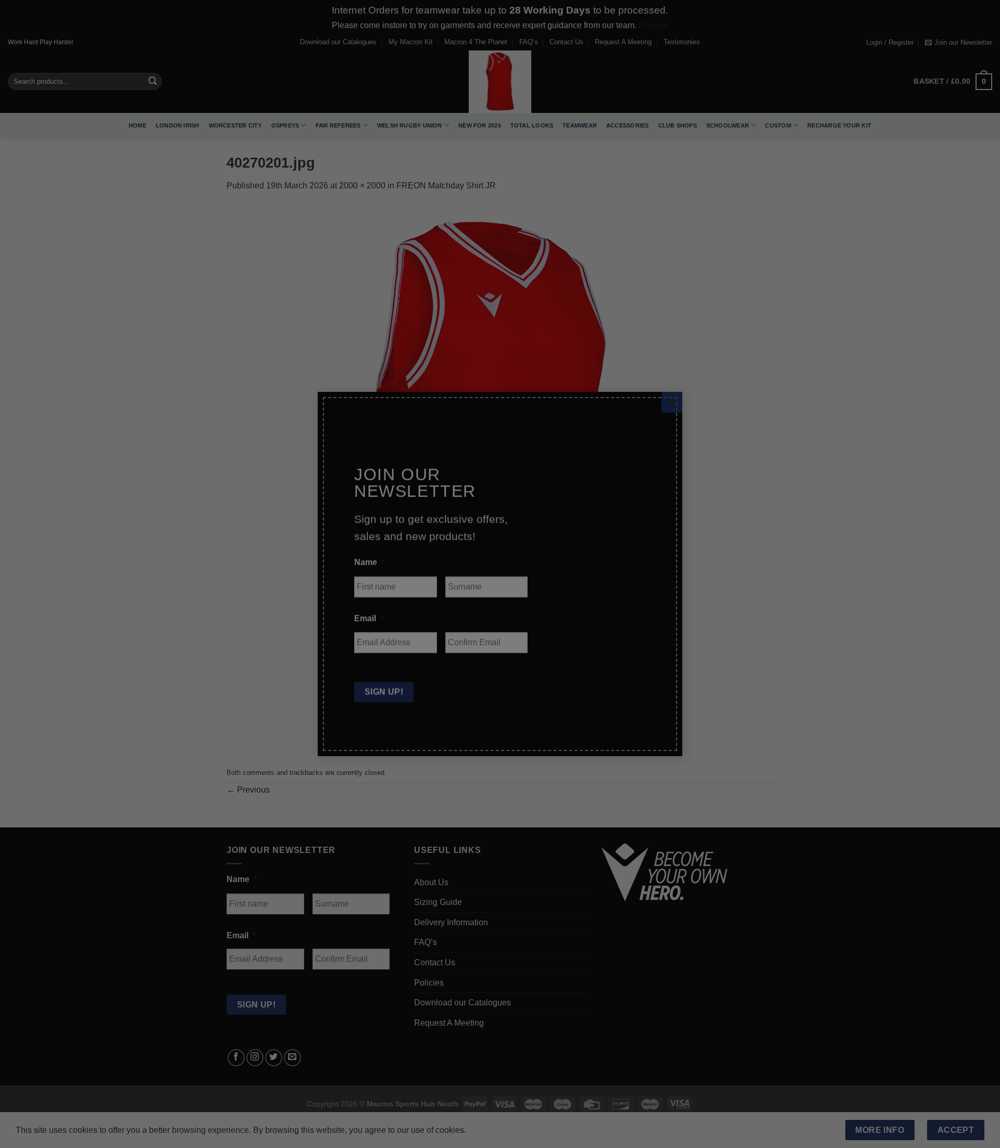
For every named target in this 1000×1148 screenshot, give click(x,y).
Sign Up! (384, 674)
